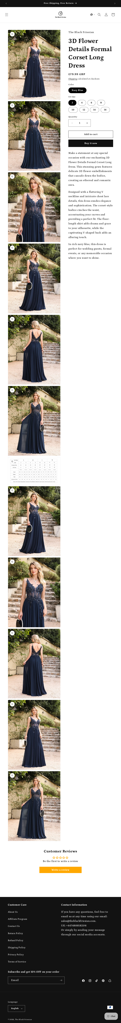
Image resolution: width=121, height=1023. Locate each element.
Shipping (72, 79)
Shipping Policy (17, 947)
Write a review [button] (60, 869)
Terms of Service (17, 962)
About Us (13, 912)
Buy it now (90, 143)
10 (73, 110)
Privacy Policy (16, 954)
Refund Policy (15, 940)
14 (94, 110)
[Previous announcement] (6, 3)
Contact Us (14, 926)
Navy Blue (77, 90)
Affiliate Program (17, 919)
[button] (6, 14)
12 (84, 110)
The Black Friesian (23, 1019)
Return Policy (15, 933)
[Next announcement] (114, 3)
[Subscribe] (61, 980)
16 (105, 110)
